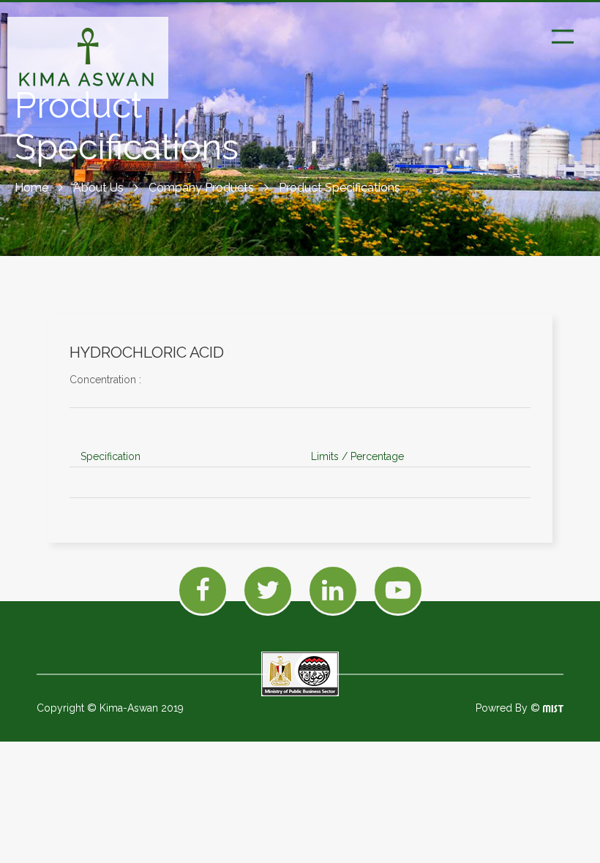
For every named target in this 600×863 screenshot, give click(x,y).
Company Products (203, 188)
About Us (100, 188)
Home (33, 188)
